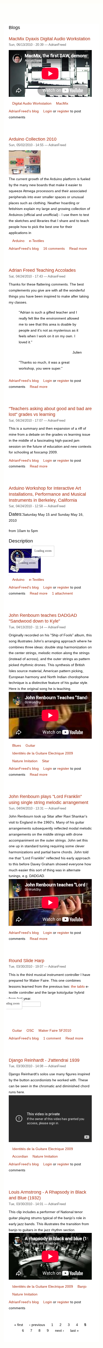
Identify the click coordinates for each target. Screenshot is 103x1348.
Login (47, 111)
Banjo (82, 1286)
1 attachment (62, 593)
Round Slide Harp (26, 960)
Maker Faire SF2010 (54, 1030)
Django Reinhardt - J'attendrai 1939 (44, 1060)
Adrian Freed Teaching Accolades (42, 270)
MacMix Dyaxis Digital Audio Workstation (49, 38)
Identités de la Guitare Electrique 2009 (42, 753)
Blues (16, 745)
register (63, 111)
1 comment (52, 1038)
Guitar (30, 745)
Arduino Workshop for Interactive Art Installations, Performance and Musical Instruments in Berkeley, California (47, 494)
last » (74, 1330)
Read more (78, 248)
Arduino (18, 241)
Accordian (20, 1156)
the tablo (78, 986)
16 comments (54, 248)
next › (59, 1330)
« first (18, 1325)
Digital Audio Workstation (32, 103)
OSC (30, 1030)
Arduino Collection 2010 (32, 139)
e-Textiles (36, 241)
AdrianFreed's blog (24, 111)
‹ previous (37, 1325)
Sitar (45, 761)
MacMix (62, 103)
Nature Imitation (25, 761)
